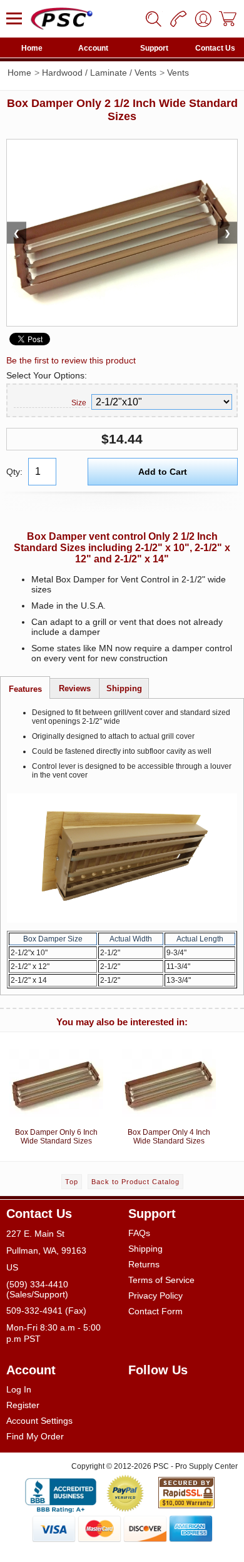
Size (78, 402)
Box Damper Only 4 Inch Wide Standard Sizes (169, 1136)
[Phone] (178, 18)
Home (32, 48)
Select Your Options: (46, 375)
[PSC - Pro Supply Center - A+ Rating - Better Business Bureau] (60, 1493)
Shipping (145, 1249)
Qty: (14, 472)
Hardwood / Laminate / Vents (99, 73)
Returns (144, 1264)
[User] (203, 18)
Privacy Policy (155, 1296)
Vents (178, 73)
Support (154, 48)
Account (93, 48)
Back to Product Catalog (135, 1181)
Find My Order (35, 1436)
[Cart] (228, 18)
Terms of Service (161, 1280)
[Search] (153, 18)
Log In (18, 1389)
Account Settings (39, 1421)
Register (22, 1405)
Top (71, 1181)
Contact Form (155, 1311)
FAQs (139, 1233)
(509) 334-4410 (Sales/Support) (37, 1289)
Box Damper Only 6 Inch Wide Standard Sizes (56, 1136)
